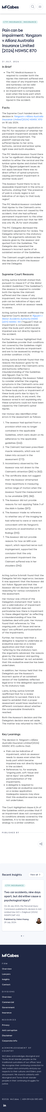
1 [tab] (21, 935)
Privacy (5, 1025)
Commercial (8, 1002)
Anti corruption (9, 1030)
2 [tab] (23, 935)
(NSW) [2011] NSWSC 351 (22, 318)
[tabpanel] (23, 907)
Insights (5, 979)
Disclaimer (7, 1035)
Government (8, 1007)
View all (34, 874)
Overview (7, 969)
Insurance (7, 1012)
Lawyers (6, 974)
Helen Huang (22, 919)
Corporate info (9, 1041)
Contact (6, 984)
